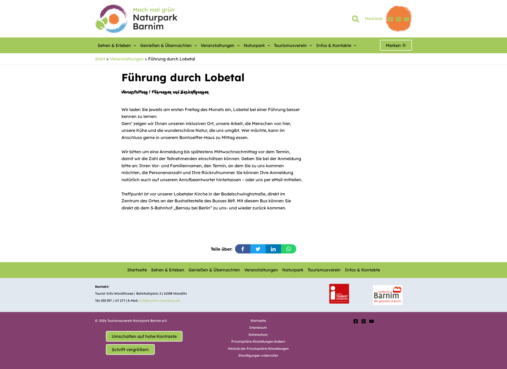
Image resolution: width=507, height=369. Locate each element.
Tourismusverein (290, 45)
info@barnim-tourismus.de (159, 301)
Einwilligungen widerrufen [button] (258, 355)
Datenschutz (258, 335)
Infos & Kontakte (333, 45)
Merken (394, 45)
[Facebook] (390, 19)
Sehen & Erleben (114, 45)
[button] (356, 20)
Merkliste (374, 18)
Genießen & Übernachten (166, 45)
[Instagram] (398, 19)
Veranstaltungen (217, 45)
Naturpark (254, 45)
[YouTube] (406, 19)
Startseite (137, 269)
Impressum (258, 327)
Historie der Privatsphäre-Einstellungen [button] (258, 349)
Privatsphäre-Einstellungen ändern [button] (258, 341)
